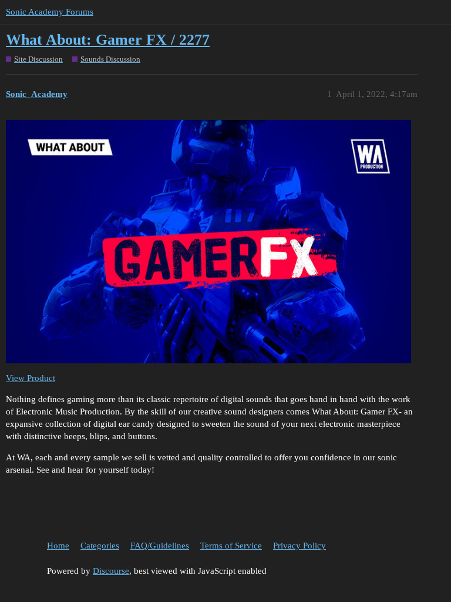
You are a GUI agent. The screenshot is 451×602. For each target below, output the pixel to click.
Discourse (111, 571)
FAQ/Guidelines (159, 545)
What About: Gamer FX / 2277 (108, 39)
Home (58, 545)
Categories (99, 545)
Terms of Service (231, 545)
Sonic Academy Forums (49, 11)
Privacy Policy (299, 545)
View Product (30, 378)
